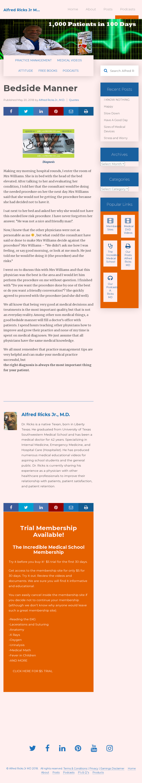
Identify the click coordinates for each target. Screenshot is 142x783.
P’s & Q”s (83, 772)
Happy (108, 106)
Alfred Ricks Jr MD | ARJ (22, 10)
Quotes (74, 100)
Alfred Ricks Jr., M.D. (52, 100)
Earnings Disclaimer (112, 768)
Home (73, 9)
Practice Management (33, 60)
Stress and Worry (116, 138)
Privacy (93, 768)
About (91, 9)
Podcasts (127, 9)
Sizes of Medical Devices (114, 129)
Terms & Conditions (75, 768)
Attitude (25, 70)
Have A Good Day (116, 120)
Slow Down (112, 113)
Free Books (47, 70)
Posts (108, 9)
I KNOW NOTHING (117, 99)
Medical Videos (69, 60)
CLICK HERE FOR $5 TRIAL (33, 671)
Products (98, 772)
